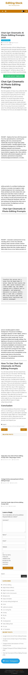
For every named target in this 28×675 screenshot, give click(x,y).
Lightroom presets (8, 607)
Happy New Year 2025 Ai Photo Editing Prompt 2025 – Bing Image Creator (12, 456)
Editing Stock (14, 2)
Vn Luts (5, 626)
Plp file (4, 615)
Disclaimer (11, 671)
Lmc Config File (7, 610)
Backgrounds (6, 596)
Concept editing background (10, 601)
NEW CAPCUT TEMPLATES (14, 76)
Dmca (6, 671)
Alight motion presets (8, 590)
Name (5, 534)
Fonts (4, 604)
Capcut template (7, 598)
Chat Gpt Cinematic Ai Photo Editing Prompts (13, 426)
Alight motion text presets (10, 593)
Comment (6, 520)
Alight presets (14, 42)
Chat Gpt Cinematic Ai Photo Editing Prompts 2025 (15, 654)
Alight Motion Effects (8, 587)
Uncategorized (7, 621)
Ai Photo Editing (5, 40)
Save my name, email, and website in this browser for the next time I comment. (7, 559)
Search (3, 574)
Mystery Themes (19, 670)
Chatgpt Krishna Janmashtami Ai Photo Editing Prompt (12, 479)
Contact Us (14, 673)
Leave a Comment (7, 44)
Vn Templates (6, 629)
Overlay (5, 612)
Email (4, 541)
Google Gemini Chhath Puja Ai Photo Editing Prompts (14, 639)
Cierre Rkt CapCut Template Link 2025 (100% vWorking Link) (5, 429)
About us (22, 671)
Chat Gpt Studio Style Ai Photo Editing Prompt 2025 (12, 503)
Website (5, 547)
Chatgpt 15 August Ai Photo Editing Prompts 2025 (24, 429)
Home (17, 671)
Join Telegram (11, 661)
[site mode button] (22, 11)
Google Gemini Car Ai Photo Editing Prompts (14, 636)
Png (4, 618)
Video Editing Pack (8, 623)
